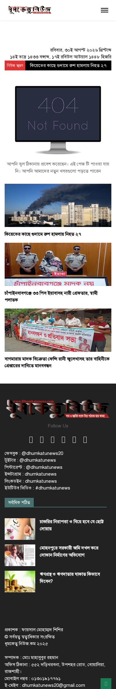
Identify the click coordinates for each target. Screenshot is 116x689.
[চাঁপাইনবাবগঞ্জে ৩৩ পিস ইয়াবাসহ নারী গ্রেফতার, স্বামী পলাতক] (58, 264)
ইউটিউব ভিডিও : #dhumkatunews (37, 488)
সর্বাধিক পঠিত (19, 502)
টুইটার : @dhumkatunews (30, 460)
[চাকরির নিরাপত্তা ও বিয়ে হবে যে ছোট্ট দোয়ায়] (20, 529)
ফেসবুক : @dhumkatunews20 (34, 453)
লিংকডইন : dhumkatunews (31, 481)
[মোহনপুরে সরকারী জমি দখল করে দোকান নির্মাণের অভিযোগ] (20, 555)
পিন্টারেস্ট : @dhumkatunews (33, 467)
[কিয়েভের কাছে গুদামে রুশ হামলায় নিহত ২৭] (58, 205)
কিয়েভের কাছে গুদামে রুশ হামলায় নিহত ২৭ (68, 65)
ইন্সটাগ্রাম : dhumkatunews (31, 474)
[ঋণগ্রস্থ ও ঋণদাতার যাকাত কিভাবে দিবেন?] (20, 581)
